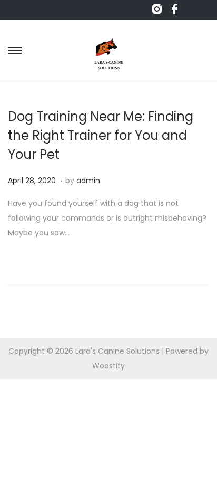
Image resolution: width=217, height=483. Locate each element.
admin (88, 180)
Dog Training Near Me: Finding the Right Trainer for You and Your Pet (100, 135)
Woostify (108, 366)
